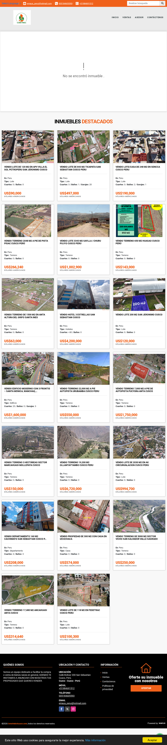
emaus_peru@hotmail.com (39, 3)
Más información (95, 740)
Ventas (126, 17)
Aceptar (152, 740)
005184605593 (65, 3)
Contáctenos (155, 17)
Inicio (115, 17)
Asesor (139, 17)
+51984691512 (86, 3)
